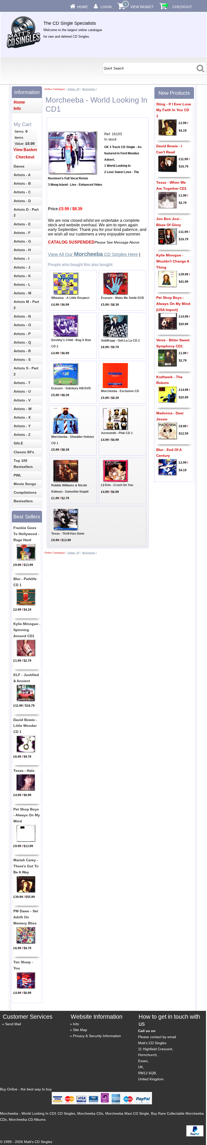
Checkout (182, 7)
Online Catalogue (54, 89)
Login (106, 7)
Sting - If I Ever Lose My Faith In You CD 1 (173, 110)
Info (76, 1024)
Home (82, 7)
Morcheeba (88, 89)
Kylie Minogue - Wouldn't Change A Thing (172, 261)
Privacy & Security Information (97, 1036)
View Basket (142, 7)
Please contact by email (157, 1037)
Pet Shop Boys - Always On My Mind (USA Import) (173, 304)
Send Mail (13, 1024)
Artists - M (73, 89)
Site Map (80, 1030)
